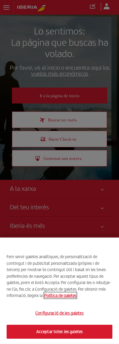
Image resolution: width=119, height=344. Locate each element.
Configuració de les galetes (59, 313)
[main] (59, 291)
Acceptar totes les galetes (59, 331)
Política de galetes (60, 295)
